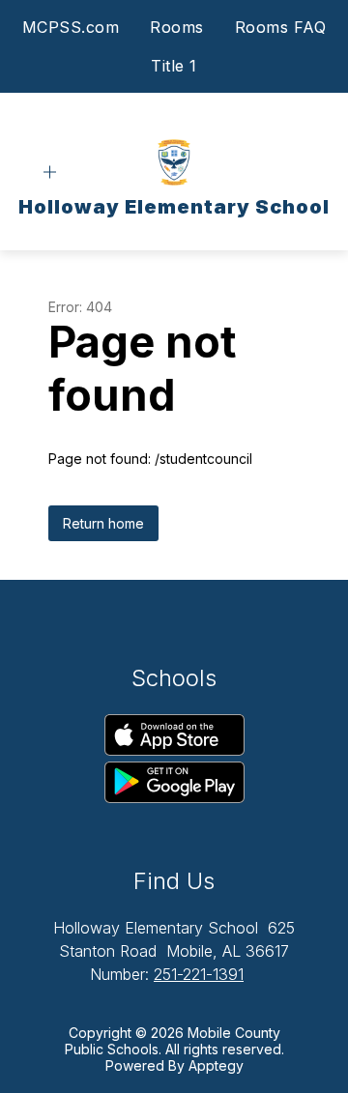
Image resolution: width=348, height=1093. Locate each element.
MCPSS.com (71, 27)
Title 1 (174, 65)
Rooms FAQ (281, 27)
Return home (103, 523)
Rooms (177, 27)
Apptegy (216, 1065)
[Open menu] (50, 172)
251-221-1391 (199, 974)
